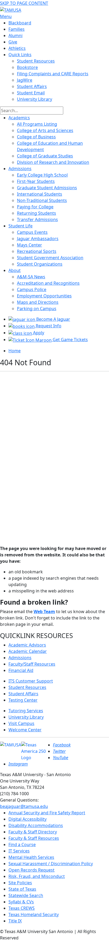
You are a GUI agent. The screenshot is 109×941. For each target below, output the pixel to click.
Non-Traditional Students (42, 200)
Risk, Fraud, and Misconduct (36, 876)
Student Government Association (50, 258)
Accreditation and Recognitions (48, 283)
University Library (34, 99)
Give (12, 42)
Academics (19, 118)
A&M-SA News (31, 277)
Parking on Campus (36, 308)
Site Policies (20, 883)
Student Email (31, 93)
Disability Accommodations (35, 825)
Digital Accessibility (27, 819)
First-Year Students (36, 181)
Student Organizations (39, 264)
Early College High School (42, 175)
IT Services (19, 851)
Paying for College (35, 207)
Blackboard (19, 23)
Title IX (15, 921)
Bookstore (27, 67)
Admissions (19, 169)
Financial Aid (20, 670)
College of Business (36, 137)
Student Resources (27, 687)
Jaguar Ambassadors (37, 238)
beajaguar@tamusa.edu (24, 806)
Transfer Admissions (37, 219)
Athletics (17, 48)
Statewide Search (25, 895)
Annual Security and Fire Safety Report (46, 813)
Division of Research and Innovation (53, 162)
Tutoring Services (25, 711)
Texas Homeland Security (33, 914)
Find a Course (22, 844)
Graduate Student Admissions (47, 188)
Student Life (20, 226)
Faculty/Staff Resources (31, 664)
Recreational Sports (36, 251)
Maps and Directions (37, 302)
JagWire (24, 80)
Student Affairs (32, 86)
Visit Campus (21, 723)
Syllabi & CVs (21, 902)
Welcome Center (25, 730)
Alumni (15, 35)
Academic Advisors (27, 645)
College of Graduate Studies (45, 156)
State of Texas (22, 889)
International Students (39, 194)
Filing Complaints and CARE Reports (52, 74)
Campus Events (32, 232)
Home (14, 351)
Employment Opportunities (44, 296)
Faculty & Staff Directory (32, 832)
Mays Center (29, 245)
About (14, 270)
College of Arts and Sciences (45, 130)
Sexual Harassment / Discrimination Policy (50, 864)
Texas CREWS (21, 908)
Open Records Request (31, 870)
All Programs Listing (37, 124)
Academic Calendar (27, 651)
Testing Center (23, 700)
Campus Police (31, 289)
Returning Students (36, 213)
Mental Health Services (31, 857)
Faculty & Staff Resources (33, 838)
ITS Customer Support (30, 681)
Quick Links (19, 55)
